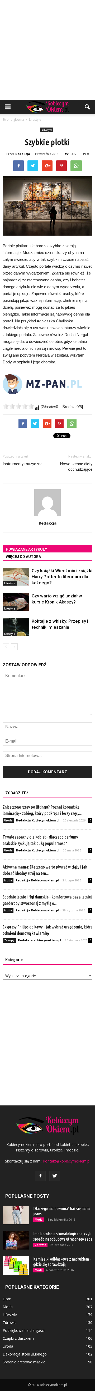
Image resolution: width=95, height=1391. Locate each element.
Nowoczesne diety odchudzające (76, 466)
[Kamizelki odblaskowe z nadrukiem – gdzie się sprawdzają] (16, 1265)
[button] (87, 107)
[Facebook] (40, 1176)
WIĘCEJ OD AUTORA (23, 557)
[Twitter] (54, 1176)
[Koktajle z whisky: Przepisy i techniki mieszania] (16, 627)
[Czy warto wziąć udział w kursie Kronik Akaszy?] (16, 602)
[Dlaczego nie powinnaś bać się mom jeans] (16, 1215)
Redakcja (22, 154)
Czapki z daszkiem (18, 1338)
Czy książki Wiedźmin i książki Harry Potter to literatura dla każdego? (62, 576)
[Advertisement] (47, 50)
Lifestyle (47, 129)
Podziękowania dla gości (24, 1330)
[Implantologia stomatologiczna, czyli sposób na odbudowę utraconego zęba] (16, 1240)
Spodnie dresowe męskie (24, 1361)
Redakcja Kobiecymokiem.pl (37, 820)
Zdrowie (40, 1245)
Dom (7, 1298)
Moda (8, 880)
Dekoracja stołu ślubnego (25, 1354)
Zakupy (9, 940)
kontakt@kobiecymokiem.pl (66, 1161)
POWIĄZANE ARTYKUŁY (26, 549)
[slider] (18, 406)
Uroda (8, 820)
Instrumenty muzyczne (22, 463)
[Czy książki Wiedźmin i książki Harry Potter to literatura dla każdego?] (16, 577)
